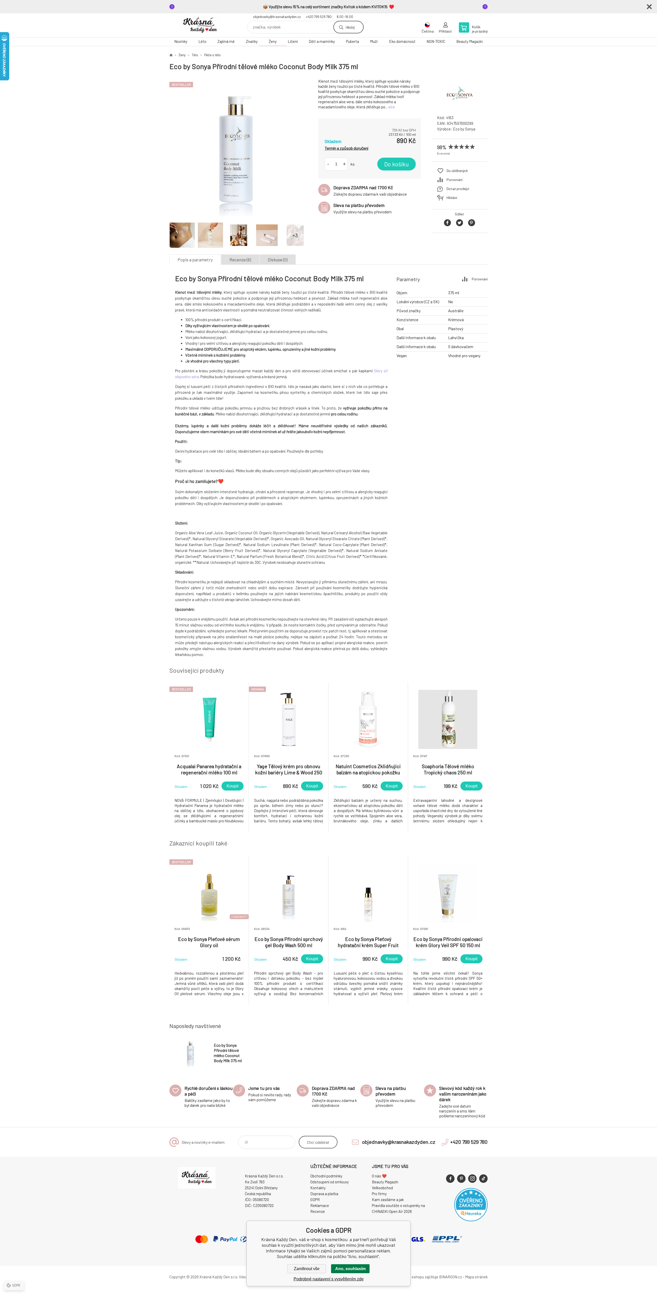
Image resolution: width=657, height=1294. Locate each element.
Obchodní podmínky (326, 1176)
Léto (202, 41)
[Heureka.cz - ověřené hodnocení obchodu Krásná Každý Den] (471, 1219)
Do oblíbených (457, 170)
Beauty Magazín (469, 41)
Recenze (317, 1211)
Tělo (195, 55)
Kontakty (318, 1187)
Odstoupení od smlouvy (329, 1181)
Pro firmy (379, 1193)
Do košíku (396, 164)
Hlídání (452, 197)
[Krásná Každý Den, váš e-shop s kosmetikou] (170, 54)
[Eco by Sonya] (459, 106)
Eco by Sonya (464, 129)
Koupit (232, 786)
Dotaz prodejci (458, 188)
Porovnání (454, 179)
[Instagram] (472, 1178)
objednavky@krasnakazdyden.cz (277, 17)
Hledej (350, 27)
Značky (252, 41)
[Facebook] (450, 1178)
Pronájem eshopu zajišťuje (416, 1276)
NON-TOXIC (436, 41)
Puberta (352, 41)
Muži (374, 41)
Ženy (273, 41)
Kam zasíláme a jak (388, 1199)
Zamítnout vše (307, 1269)
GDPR (315, 1199)
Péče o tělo (212, 55)
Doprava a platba (324, 1193)
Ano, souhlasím (350, 1269)
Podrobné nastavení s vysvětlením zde (329, 1279)
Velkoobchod (382, 1187)
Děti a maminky (322, 41)
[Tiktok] (483, 1178)
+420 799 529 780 (319, 17)
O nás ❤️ (379, 1176)
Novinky (180, 41)
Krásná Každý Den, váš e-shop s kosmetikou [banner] (200, 25)
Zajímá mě (226, 41)
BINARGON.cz (450, 1276)
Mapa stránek (476, 1276)
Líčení (293, 41)
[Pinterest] (461, 1178)
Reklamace (319, 1205)
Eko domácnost (402, 41)
